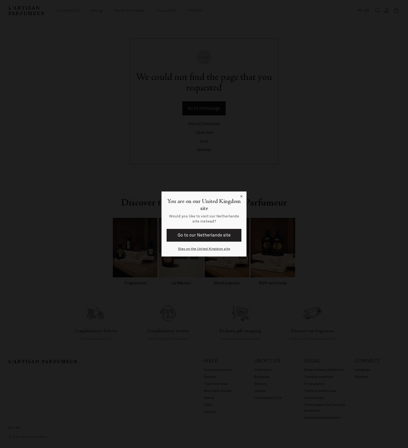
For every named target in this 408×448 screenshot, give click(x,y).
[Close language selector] (241, 196)
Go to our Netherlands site (204, 235)
